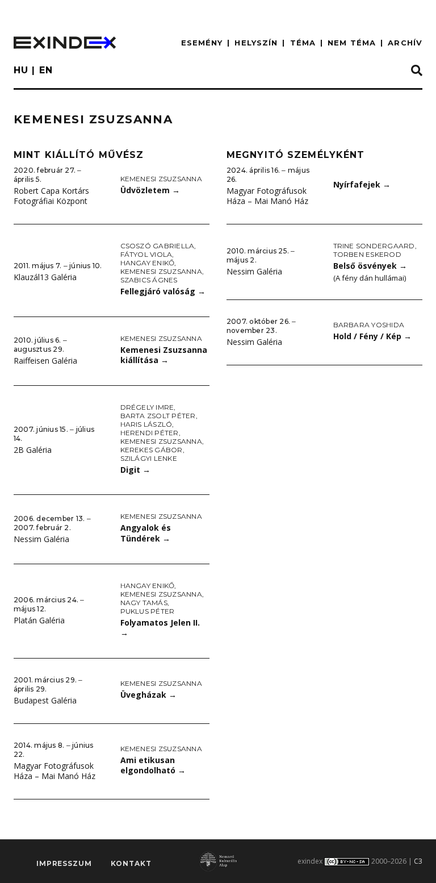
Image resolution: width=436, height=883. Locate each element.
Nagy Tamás (143, 602)
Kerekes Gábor (151, 449)
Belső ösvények (370, 265)
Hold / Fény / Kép (372, 336)
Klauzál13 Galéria (45, 277)
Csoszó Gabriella (157, 245)
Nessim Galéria (41, 539)
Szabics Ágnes (149, 280)
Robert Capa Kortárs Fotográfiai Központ (51, 196)
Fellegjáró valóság (163, 291)
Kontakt (131, 863)
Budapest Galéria (45, 700)
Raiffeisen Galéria (45, 360)
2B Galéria (33, 449)
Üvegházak (148, 694)
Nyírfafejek (362, 184)
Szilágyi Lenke (148, 458)
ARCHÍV (405, 42)
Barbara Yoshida (369, 324)
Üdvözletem (150, 190)
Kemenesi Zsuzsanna (161, 178)
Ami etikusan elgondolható (153, 765)
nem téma (352, 42)
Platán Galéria (39, 620)
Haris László (146, 424)
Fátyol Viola (146, 254)
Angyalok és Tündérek (145, 533)
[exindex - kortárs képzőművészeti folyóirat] (65, 43)
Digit (135, 469)
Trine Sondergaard (374, 245)
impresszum (63, 863)
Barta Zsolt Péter (158, 415)
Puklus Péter (147, 611)
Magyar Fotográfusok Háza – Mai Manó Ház (54, 771)
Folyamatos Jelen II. (160, 628)
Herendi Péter (149, 432)
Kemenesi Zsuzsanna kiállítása (163, 355)
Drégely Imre (147, 407)
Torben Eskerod (367, 254)
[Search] (416, 71)
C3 (418, 861)
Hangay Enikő (147, 263)
